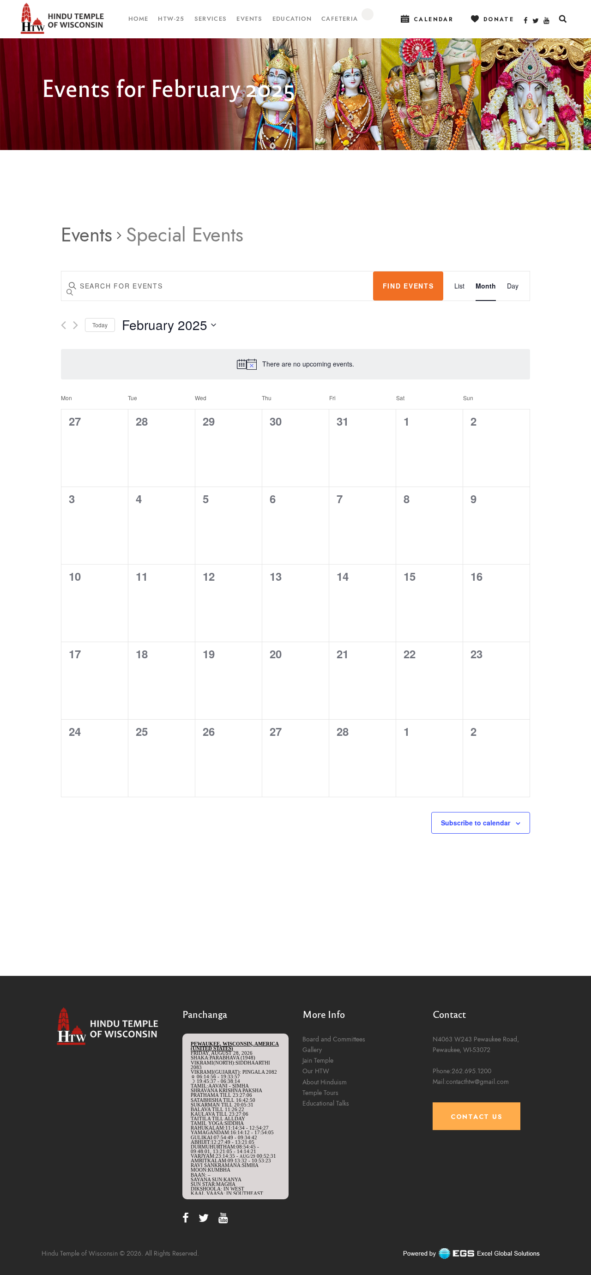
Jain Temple (317, 1060)
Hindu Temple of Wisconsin (80, 1253)
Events (86, 235)
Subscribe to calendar (475, 822)
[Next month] (75, 325)
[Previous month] (63, 325)
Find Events (408, 285)
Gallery (312, 1050)
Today (100, 325)
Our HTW (315, 1071)
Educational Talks (325, 1103)
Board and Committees (333, 1039)
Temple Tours (320, 1093)
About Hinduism (324, 1082)
